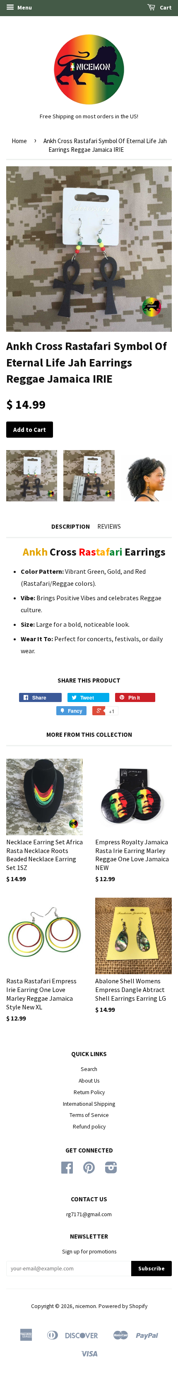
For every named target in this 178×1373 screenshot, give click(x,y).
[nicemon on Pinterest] (89, 1170)
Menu (24, 7)
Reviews (109, 526)
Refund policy (89, 1126)
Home (19, 141)
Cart (165, 7)
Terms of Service (89, 1115)
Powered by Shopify (123, 1306)
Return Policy (89, 1092)
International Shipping (89, 1103)
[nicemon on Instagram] (111, 1170)
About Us (89, 1080)
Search (89, 1069)
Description (70, 526)
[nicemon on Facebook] (67, 1170)
